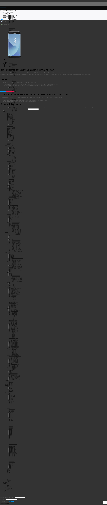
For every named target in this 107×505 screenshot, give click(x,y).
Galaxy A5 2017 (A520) (13, 332)
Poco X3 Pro (11, 461)
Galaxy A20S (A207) (13, 321)
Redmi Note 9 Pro (12, 449)
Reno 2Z (11, 268)
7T (9, 240)
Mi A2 (10, 421)
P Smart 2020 (12, 207)
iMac (8, 485)
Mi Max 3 (11, 413)
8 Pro (10, 235)
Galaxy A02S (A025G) (13, 334)
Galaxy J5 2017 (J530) (13, 342)
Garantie (4, 17)
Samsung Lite (9, 363)
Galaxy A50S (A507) (13, 314)
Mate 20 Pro (11, 179)
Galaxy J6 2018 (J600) (13, 340)
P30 (10, 215)
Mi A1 (10, 422)
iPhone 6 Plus (9, 137)
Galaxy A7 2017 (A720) (13, 330)
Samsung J (9, 337)
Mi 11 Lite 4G (12, 396)
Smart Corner (3, 7)
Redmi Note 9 (12, 450)
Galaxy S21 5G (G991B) (14, 289)
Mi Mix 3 (11, 415)
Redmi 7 (10, 434)
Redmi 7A (11, 433)
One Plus (6, 232)
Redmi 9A (11, 428)
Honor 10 (11, 169)
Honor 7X (11, 157)
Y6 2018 (11, 228)
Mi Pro (8, 400)
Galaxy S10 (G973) (13, 296)
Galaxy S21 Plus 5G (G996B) (14, 368)
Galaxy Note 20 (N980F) (14, 357)
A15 (10, 281)
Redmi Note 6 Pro (12, 457)
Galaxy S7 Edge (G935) (13, 299)
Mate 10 (11, 200)
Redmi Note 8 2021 (13, 453)
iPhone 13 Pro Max (10, 113)
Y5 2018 (11, 231)
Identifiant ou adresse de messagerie (7, 497)
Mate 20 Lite (11, 186)
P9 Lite (10, 193)
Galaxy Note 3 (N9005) (13, 362)
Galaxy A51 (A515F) (13, 313)
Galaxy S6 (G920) (12, 303)
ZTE (8, 476)
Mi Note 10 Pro (12, 410)
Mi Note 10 (11, 411)
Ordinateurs (5, 483)
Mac (6, 484)
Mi (7, 381)
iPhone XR (9, 128)
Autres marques (8, 468)
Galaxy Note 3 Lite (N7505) (14, 365)
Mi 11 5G (11, 385)
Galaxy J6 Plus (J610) (13, 378)
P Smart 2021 (12, 206)
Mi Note (8, 408)
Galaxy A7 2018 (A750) (13, 329)
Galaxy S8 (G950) (12, 298)
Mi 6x (10, 391)
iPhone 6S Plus (10, 135)
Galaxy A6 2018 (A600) (13, 331)
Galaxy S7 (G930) (12, 300)
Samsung (6, 286)
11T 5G (10, 382)
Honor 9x (11, 155)
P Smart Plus (11, 209)
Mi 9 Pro (11, 405)
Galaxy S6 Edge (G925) (13, 302)
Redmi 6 (10, 436)
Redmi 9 (10, 429)
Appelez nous (3, 91)
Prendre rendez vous (10, 91)
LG (7, 479)
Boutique (5, 491)
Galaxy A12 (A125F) (13, 324)
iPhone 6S (9, 136)
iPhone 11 (9, 125)
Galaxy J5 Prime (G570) (13, 341)
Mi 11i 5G (11, 384)
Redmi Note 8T (12, 451)
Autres (8, 167)
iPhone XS (9, 127)
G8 (10, 223)
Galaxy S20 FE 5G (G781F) (14, 292)
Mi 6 (10, 392)
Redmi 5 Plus (11, 437)
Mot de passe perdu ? (4, 503)
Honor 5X (11, 160)
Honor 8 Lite (11, 153)
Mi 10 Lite (11, 397)
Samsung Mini (9, 350)
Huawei (6, 176)
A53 (10, 279)
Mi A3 (10, 419)
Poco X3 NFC (12, 462)
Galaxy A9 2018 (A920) (13, 327)
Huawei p (9, 214)
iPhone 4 (8, 144)
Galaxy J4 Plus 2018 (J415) (14, 379)
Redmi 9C (11, 427)
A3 (9, 285)
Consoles (5, 490)
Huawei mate (9, 198)
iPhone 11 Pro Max (10, 122)
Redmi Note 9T (12, 447)
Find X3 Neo (11, 255)
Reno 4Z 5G (11, 266)
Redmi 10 (11, 425)
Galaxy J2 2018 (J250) (13, 345)
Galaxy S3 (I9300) (12, 307)
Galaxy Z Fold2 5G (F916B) (14, 349)
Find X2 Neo (11, 258)
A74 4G (10, 275)
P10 (10, 218)
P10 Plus (11, 217)
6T (9, 241)
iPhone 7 (8, 133)
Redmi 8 (10, 431)
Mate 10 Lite (11, 187)
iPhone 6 (8, 138)
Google (8, 474)
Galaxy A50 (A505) (13, 315)
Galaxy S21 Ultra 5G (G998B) (15, 288)
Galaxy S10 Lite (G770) (13, 366)
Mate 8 (10, 202)
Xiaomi (6, 380)
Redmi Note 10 (12, 446)
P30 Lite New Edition (13, 189)
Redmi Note (9, 441)
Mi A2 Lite (11, 420)
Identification (11, 501)
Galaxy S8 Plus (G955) (13, 374)
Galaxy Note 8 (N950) (13, 360)
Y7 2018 (11, 226)
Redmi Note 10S (12, 443)
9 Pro (10, 234)
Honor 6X (11, 158)
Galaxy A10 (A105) (13, 326)
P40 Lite (11, 188)
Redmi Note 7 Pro (12, 455)
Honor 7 (11, 173)
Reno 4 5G (11, 267)
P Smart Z (11, 213)
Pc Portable (9, 488)
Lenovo (8, 478)
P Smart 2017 (12, 211)
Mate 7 (10, 203)
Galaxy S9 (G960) (12, 297)
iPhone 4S (9, 143)
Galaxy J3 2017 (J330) (13, 344)
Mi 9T (10, 386)
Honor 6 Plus (11, 174)
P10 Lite (11, 192)
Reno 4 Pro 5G (12, 264)
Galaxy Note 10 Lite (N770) (14, 364)
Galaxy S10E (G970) (13, 295)
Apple (6, 112)
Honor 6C (11, 165)
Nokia (8, 481)
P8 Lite (10, 196)
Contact (4, 492)
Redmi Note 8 (12, 454)
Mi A (8, 418)
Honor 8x (11, 156)
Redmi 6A (11, 435)
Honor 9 (11, 171)
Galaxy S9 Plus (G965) (13, 373)
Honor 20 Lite (12, 150)
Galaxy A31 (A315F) (13, 317)
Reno (8, 261)
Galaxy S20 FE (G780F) (13, 293)
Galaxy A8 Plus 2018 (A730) (14, 376)
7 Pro (10, 237)
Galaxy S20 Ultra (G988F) (14, 291)
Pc (5, 487)
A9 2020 (11, 282)
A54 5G (10, 277)
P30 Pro (10, 182)
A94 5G (10, 273)
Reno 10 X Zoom (12, 262)
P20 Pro (10, 183)
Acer (8, 469)
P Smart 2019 (12, 210)
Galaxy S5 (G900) (12, 305)
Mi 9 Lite (11, 398)
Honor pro (9, 161)
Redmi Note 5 (12, 458)
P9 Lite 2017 (11, 194)
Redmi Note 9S (12, 448)
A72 (10, 276)
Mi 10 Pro (11, 403)
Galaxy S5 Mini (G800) (13, 351)
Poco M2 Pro (11, 465)
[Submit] (3, 110)
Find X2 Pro (11, 257)
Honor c (8, 164)
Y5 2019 (11, 229)
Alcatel (8, 470)
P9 (9, 220)
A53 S (10, 278)
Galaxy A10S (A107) (13, 325)
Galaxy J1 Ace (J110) (13, 346)
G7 (10, 224)
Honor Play (11, 170)
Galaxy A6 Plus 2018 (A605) (14, 377)
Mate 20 (11, 199)
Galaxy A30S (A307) (13, 319)
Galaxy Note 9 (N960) (13, 359)
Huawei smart (9, 205)
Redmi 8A (11, 430)
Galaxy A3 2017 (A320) (13, 333)
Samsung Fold (9, 348)
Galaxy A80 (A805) (13, 309)
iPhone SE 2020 (10, 121)
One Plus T (9, 238)
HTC (8, 475)
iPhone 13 (9, 116)
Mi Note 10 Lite (12, 409)
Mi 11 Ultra (11, 383)
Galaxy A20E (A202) (13, 323)
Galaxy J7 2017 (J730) (13, 339)
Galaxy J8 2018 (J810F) (13, 338)
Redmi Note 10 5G (12, 445)
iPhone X (8, 129)
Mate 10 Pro (11, 180)
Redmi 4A (11, 439)
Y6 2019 (11, 227)
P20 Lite (11, 191)
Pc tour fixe (9, 489)
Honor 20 (11, 168)
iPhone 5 (8, 141)
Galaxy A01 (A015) (13, 335)
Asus (8, 471)
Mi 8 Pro (11, 406)
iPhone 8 (8, 131)
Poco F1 (11, 467)
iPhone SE (9, 134)
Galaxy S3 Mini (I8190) (13, 353)
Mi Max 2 (11, 414)
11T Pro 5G (11, 401)
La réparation (5, 16)
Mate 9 (10, 201)
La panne (4, 14)
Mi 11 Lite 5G (12, 395)
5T (9, 242)
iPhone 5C (9, 140)
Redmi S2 (11, 432)
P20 (10, 216)
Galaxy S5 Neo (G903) (13, 304)
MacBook (9, 486)
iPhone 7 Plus (9, 132)
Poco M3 (11, 464)
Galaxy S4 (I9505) (12, 306)
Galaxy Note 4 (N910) (13, 361)
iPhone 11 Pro (9, 123)
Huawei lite (9, 185)
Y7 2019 (11, 225)
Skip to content (3, 1)
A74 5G (10, 274)
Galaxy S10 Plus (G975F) (14, 372)
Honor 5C (11, 166)
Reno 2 (10, 269)
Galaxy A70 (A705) (13, 312)
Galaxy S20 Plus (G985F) (14, 369)
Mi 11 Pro (11, 402)
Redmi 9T (11, 426)
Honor (6, 145)
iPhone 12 (9, 120)
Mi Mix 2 (11, 417)
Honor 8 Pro (11, 163)
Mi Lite (8, 394)
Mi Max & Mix (10, 412)
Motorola (9, 480)
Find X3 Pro (11, 254)
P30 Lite (11, 190)
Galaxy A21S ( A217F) (13, 320)
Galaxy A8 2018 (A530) (13, 328)
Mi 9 (10, 388)
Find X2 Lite (11, 259)
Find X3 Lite (11, 256)
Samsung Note (10, 355)
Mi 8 (10, 390)
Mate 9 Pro (11, 181)
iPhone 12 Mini (10, 119)
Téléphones (5, 111)
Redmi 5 (10, 438)
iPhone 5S (9, 139)
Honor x (8, 154)
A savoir (4, 15)
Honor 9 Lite (11, 152)
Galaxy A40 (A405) (13, 316)
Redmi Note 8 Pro (12, 452)
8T (9, 239)
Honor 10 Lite (12, 151)
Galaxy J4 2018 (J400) (13, 343)
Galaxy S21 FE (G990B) (13, 290)
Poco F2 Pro (11, 466)
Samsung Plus (9, 367)
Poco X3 (11, 463)
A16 (10, 280)
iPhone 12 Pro (9, 118)
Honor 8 (11, 172)
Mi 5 (10, 393)
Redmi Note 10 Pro (13, 444)
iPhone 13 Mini (10, 115)
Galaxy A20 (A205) (13, 322)
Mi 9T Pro (11, 404)
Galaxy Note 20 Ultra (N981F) (15, 356)
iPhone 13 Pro (9, 114)
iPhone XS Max (10, 126)
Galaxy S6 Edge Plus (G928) (14, 375)
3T (9, 243)
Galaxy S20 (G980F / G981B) (15, 294)
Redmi (8, 423)
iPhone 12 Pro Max (10, 117)
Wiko (8, 473)
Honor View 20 (12, 147)
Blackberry (9, 472)
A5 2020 (11, 284)
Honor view (9, 146)
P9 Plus (10, 219)
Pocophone (9, 459)
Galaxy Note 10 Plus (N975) (14, 370)
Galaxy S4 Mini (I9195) (13, 352)
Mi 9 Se (10, 387)
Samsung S (9, 287)
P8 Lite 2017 (11, 197)
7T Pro (10, 236)
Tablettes (5, 482)
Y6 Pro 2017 (11, 184)
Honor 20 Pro (12, 162)
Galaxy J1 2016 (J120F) (13, 347)
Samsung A (9, 308)
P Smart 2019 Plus (12, 208)
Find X (8, 253)
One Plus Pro (9, 233)
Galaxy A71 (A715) (13, 311)
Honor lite (9, 149)
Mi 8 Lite (11, 399)
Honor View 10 (12, 148)
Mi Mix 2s (11, 416)
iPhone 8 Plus (9, 130)
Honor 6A (11, 175)
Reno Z (10, 270)
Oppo (6, 252)
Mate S (10, 204)
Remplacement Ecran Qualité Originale (7, 10)
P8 (9, 221)
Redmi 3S (11, 440)
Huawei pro (9, 178)
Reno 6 (10, 263)
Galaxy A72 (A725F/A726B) (14, 310)
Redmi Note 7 (12, 456)
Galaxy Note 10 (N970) (13, 358)
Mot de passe (3, 499)
